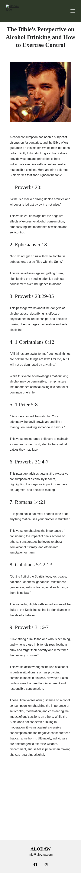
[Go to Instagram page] (45, 864)
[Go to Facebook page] (35, 864)
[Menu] (72, 11)
